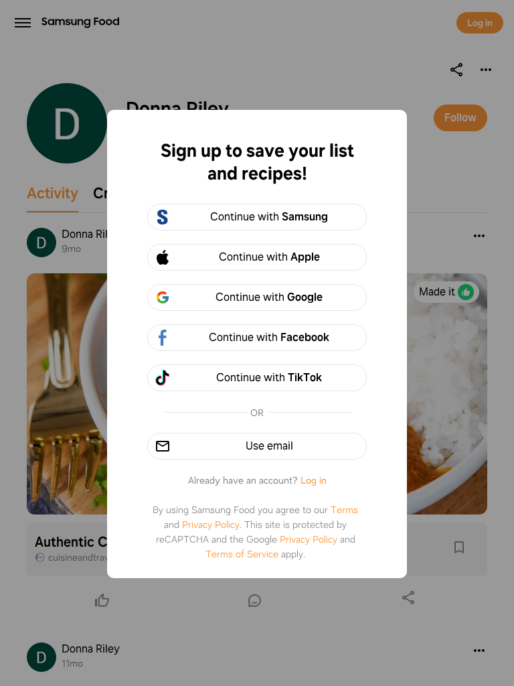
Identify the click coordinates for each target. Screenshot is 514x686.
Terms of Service (241, 554)
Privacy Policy (211, 525)
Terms (344, 510)
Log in (314, 480)
